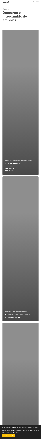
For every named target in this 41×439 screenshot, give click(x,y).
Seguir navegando (8, 436)
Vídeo (30, 160)
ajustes (18, 432)
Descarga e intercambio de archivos (16, 160)
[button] (37, 2)
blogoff (5, 2)
